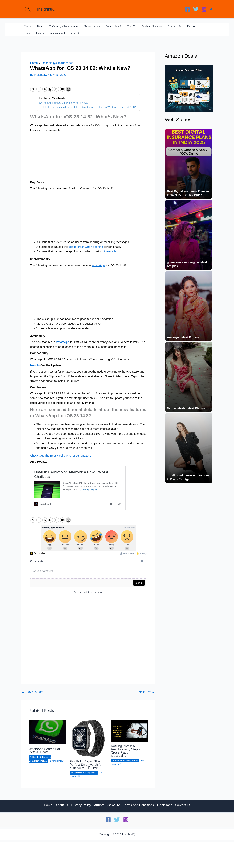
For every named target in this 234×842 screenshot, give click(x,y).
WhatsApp (98, 265)
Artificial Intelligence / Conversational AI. (40, 759)
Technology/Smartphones (64, 26)
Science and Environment (64, 32)
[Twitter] (195, 9)
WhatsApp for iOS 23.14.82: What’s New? (64, 102)
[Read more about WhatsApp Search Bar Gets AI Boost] (47, 731)
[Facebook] (187, 9)
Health (40, 32)
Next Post (147, 691)
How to (35, 365)
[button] (211, 9)
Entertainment (92, 26)
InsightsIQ (46, 9)
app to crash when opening (86, 246)
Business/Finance (152, 26)
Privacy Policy (81, 805)
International (113, 26)
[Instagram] (203, 9)
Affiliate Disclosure (107, 805)
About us (62, 805)
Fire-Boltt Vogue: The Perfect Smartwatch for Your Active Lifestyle (86, 764)
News (40, 26)
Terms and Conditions (138, 805)
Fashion (191, 26)
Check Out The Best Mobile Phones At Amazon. (60, 455)
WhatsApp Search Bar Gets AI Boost (44, 750)
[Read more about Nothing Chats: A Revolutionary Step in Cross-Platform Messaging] (129, 730)
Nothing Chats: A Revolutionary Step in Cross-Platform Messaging (126, 750)
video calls (109, 251)
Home (27, 26)
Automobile (174, 26)
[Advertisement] (88, 156)
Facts (27, 32)
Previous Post (32, 691)
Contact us (182, 805)
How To (131, 26)
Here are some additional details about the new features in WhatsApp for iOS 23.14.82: (91, 107)
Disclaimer (164, 805)
